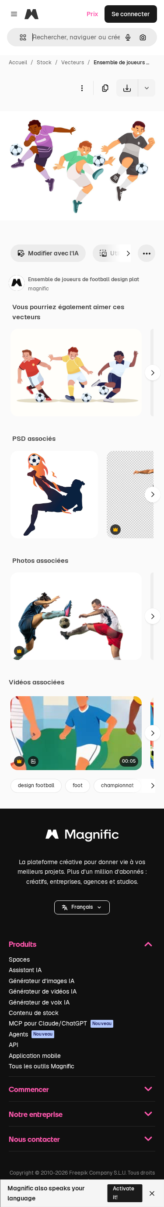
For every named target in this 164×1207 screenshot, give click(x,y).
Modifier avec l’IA (53, 253)
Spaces (19, 959)
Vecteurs (72, 62)
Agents (30, 1034)
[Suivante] (128, 253)
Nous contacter (34, 1139)
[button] (82, 907)
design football (36, 785)
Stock (44, 62)
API (13, 1045)
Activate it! (123, 1192)
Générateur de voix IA (39, 1002)
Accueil (18, 62)
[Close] (152, 1193)
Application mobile (35, 1056)
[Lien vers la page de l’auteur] (16, 284)
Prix (92, 14)
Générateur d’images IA (41, 981)
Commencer (29, 1089)
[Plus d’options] (82, 88)
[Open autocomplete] (19, 37)
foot (78, 785)
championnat (117, 785)
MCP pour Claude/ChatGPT (60, 1023)
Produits (22, 944)
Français (82, 907)
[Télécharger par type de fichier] (146, 88)
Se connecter (131, 14)
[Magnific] (82, 836)
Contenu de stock (34, 1013)
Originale (58, 117)
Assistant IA (25, 970)
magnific (38, 288)
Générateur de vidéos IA (43, 991)
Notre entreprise (36, 1114)
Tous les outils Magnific (41, 1066)
